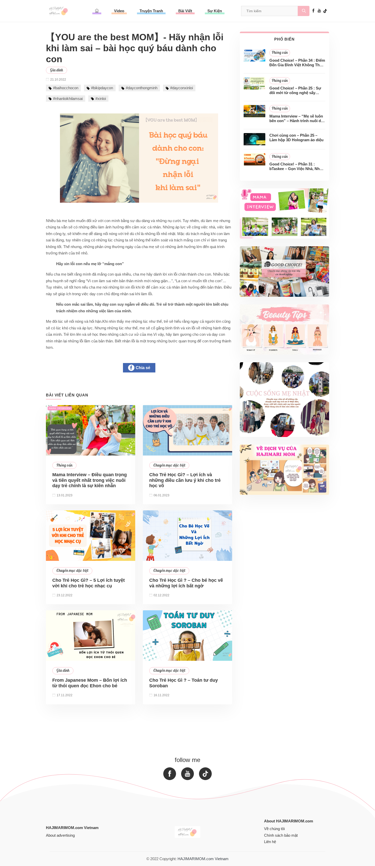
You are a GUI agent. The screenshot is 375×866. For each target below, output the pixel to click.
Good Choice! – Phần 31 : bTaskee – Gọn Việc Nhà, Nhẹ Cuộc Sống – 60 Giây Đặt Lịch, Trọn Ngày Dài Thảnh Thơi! (296, 166)
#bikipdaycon (102, 88)
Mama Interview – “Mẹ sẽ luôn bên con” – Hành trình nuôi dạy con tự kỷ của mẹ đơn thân (297, 118)
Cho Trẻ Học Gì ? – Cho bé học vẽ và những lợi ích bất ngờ (186, 583)
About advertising (60, 835)
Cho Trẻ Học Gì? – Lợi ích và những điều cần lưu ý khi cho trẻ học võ (185, 480)
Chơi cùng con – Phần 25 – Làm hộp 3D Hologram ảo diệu (296, 137)
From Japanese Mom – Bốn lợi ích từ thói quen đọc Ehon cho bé (89, 683)
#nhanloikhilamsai (68, 98)
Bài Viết (185, 11)
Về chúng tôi (274, 828)
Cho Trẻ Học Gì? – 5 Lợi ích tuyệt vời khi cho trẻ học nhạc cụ (88, 583)
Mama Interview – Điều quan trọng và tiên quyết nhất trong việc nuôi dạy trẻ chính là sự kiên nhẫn (89, 480)
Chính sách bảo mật (281, 835)
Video (119, 11)
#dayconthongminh (141, 88)
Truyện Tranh (151, 11)
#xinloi (100, 98)
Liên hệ (270, 841)
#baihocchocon (65, 88)
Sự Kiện (214, 11)
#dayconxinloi (181, 88)
